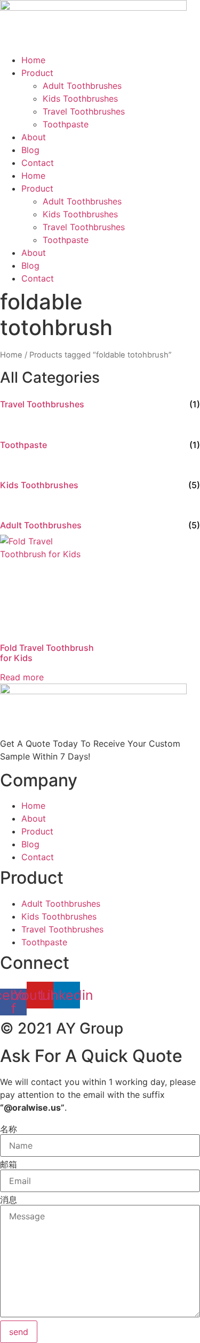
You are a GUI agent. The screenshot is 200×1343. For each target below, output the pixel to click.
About (33, 137)
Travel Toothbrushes (84, 111)
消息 (8, 1199)
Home (33, 60)
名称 (8, 1129)
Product (37, 72)
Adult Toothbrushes (82, 85)
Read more (22, 677)
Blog (30, 150)
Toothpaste (66, 124)
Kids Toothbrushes (80, 98)
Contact (37, 162)
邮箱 (8, 1164)
